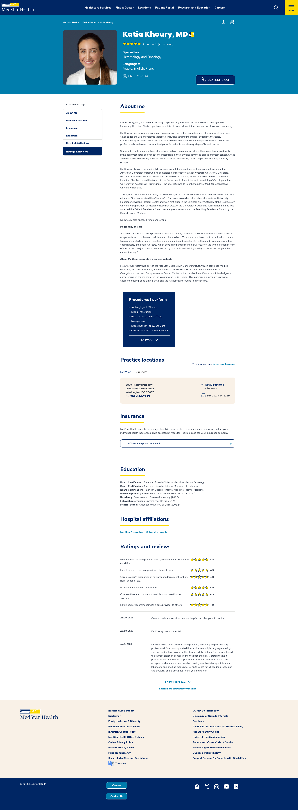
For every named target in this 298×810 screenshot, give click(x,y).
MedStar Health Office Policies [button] (126, 737)
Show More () (175, 682)
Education (72, 135)
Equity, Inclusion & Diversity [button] (124, 721)
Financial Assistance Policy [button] (124, 726)
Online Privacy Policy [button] (120, 742)
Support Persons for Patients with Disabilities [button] (219, 758)
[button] (276, 7)
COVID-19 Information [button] (206, 710)
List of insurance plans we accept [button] (142, 443)
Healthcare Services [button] (98, 7)
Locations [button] (144, 7)
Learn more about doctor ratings (177, 688)
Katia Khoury (106, 22)
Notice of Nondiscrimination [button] (209, 737)
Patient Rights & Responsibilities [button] (212, 747)
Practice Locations (76, 120)
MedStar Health (71, 22)
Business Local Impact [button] (121, 710)
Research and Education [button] (194, 7)
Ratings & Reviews (77, 151)
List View (125, 372)
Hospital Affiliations (77, 143)
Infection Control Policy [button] (121, 732)
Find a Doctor (89, 22)
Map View (141, 372)
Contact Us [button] (116, 796)
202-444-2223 (218, 80)
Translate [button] (120, 763)
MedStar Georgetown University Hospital (144, 532)
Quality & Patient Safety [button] (207, 753)
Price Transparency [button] (119, 753)
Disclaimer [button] (114, 716)
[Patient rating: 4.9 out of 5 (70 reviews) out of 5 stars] (132, 44)
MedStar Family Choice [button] (206, 732)
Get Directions (214, 385)
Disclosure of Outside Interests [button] (210, 716)
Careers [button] (220, 7)
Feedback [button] (198, 721)
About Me (71, 113)
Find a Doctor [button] (125, 7)
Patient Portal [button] (164, 7)
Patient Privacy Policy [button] (121, 747)
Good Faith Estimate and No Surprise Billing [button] (218, 726)
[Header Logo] (16, 5)
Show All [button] (155, 340)
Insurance (72, 128)
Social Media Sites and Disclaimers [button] (128, 758)
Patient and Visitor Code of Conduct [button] (214, 742)
